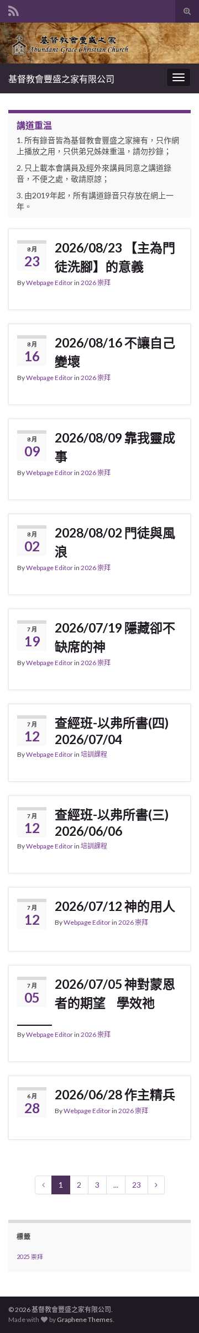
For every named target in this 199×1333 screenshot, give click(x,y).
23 (136, 1184)
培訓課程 (94, 754)
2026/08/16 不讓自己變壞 (115, 352)
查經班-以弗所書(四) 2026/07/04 (112, 731)
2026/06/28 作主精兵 (115, 1094)
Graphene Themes (85, 1319)
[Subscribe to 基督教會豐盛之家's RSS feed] (13, 9)
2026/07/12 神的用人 (115, 906)
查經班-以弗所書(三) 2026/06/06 (112, 823)
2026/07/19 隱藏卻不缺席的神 (115, 637)
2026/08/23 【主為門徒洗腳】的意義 (115, 257)
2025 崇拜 (30, 1256)
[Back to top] (174, 1308)
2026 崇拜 (96, 282)
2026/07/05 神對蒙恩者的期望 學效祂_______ (96, 1001)
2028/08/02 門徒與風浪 (115, 542)
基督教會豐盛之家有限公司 (61, 78)
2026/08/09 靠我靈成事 (115, 447)
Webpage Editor (49, 282)
